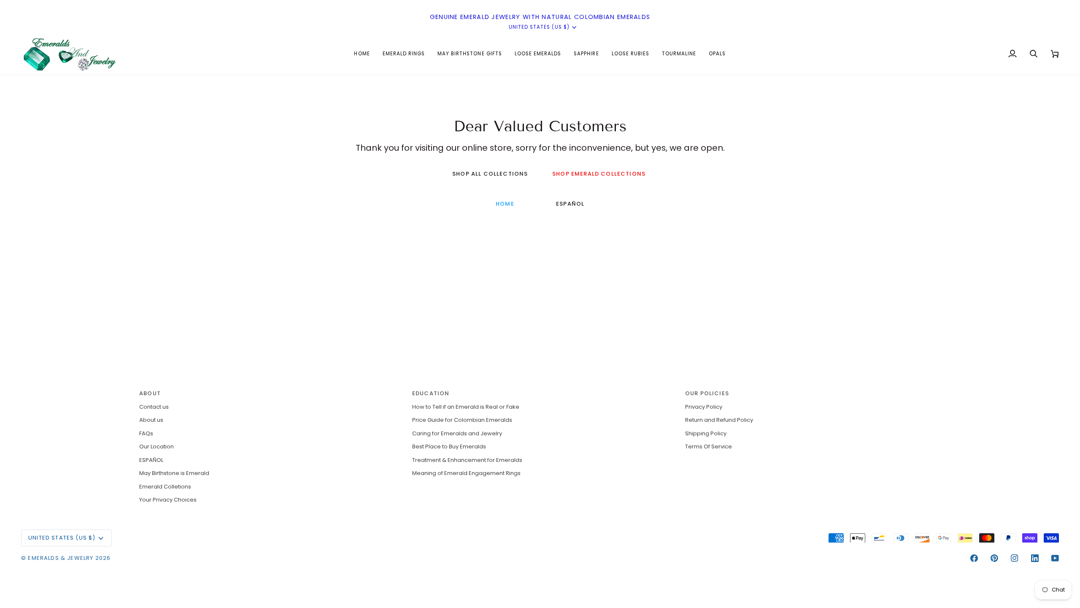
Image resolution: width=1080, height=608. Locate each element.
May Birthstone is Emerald (174, 473)
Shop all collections (490, 174)
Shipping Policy (705, 433)
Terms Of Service (708, 446)
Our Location (156, 446)
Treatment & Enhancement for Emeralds (467, 460)
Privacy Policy (703, 407)
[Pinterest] (994, 558)
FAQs (146, 433)
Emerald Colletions (165, 487)
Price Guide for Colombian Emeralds (462, 420)
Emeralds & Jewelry (60, 558)
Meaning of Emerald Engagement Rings (466, 473)
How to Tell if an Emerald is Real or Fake (465, 407)
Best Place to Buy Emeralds (449, 446)
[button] (403, 54)
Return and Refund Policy (719, 420)
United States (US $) (539, 27)
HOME (505, 204)
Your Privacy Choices (168, 500)
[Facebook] (974, 558)
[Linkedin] (1035, 558)
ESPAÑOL (570, 204)
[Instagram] (1014, 558)
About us (151, 420)
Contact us (154, 407)
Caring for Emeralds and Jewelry (457, 433)
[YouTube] (1055, 558)
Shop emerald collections (598, 174)
